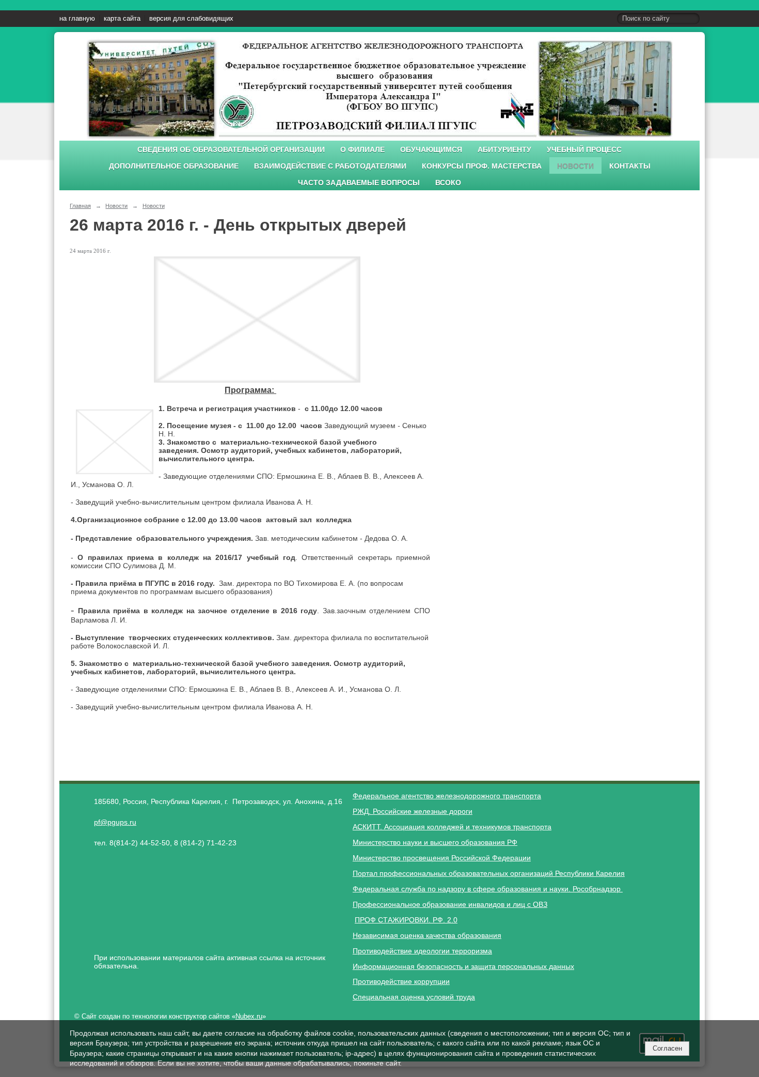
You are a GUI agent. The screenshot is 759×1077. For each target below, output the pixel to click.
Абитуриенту (504, 150)
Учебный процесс (584, 150)
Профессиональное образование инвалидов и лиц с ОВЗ (450, 904)
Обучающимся (431, 150)
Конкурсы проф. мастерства (482, 166)
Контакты (630, 166)
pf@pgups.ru (115, 822)
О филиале (362, 150)
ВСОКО (448, 183)
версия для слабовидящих (191, 18)
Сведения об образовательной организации (231, 150)
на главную (77, 18)
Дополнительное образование (174, 166)
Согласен (667, 1048)
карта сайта (122, 18)
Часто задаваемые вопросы (359, 183)
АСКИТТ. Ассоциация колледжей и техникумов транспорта (452, 827)
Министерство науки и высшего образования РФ (435, 842)
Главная (80, 206)
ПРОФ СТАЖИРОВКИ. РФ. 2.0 (406, 920)
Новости (575, 166)
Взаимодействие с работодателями (330, 166)
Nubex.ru (248, 1016)
